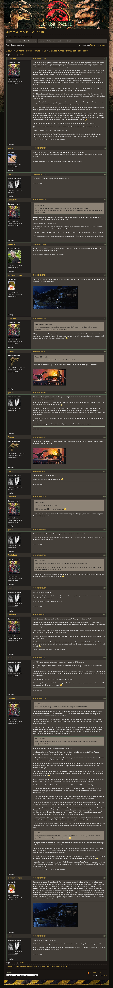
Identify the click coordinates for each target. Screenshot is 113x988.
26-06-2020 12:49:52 (39, 529)
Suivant (21, 55)
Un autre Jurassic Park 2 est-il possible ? (68, 51)
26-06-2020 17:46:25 (39, 878)
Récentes (93, 45)
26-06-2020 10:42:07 (39, 437)
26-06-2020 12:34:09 (39, 497)
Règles (42, 41)
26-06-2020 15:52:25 (39, 698)
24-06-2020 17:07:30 (39, 58)
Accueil (19, 41)
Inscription (59, 41)
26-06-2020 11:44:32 (39, 471)
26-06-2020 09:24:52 (39, 392)
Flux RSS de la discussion (98, 973)
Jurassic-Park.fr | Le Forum (25, 32)
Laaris (10, 148)
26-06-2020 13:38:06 (39, 615)
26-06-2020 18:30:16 (39, 936)
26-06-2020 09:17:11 (39, 351)
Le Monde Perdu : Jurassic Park (31, 51)
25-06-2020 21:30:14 (39, 244)
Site (10, 41)
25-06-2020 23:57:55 (39, 318)
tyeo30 (10, 174)
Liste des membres (30, 41)
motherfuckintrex (15, 275)
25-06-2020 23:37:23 (39, 275)
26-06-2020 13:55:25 (39, 658)
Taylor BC (12, 244)
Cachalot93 (12, 58)
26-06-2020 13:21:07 (39, 588)
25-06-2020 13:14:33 (39, 200)
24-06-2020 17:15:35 (39, 148)
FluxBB (104, 976)
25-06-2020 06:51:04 (39, 174)
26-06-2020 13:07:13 (39, 555)
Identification (68, 41)
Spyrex (11, 351)
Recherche (50, 41)
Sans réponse (101, 45)
